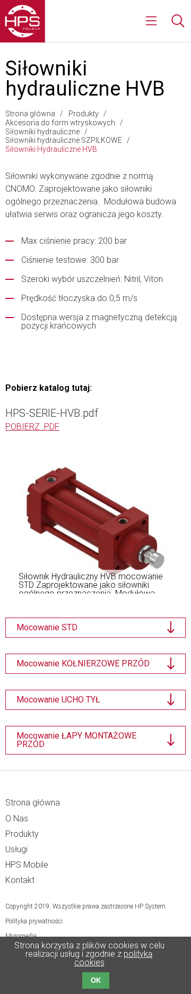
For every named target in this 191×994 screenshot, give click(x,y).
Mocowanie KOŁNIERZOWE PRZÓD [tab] (83, 663)
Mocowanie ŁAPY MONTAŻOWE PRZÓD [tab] (76, 740)
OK (96, 980)
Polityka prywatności (34, 921)
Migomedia (21, 936)
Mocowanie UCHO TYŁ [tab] (58, 700)
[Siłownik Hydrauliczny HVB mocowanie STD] (95, 522)
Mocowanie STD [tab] (46, 627)
